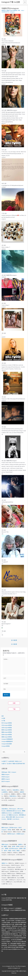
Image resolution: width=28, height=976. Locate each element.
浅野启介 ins (4, 863)
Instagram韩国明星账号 (7, 741)
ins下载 (3, 720)
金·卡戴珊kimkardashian (12, 815)
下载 (14, 709)
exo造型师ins (5, 792)
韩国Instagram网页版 (7, 732)
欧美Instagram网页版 (12, 10)
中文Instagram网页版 (7, 725)
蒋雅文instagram (5, 774)
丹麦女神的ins (16, 790)
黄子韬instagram (13, 827)
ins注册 (3, 718)
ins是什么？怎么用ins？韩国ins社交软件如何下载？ (13, 763)
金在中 (5, 850)
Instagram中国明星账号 (7, 739)
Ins (3, 966)
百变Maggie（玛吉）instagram (9, 772)
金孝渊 (17, 846)
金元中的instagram (13, 848)
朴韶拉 (9, 850)
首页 (3, 716)
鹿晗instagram (5, 827)
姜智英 (6, 848)
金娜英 (5, 846)
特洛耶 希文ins (12, 796)
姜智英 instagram (6, 779)
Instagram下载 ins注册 (10, 2)
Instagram (12, 12)
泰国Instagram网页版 (7, 736)
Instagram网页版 (6, 746)
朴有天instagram (5, 776)
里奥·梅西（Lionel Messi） (13, 819)
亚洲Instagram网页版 (7, 734)
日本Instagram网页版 (7, 727)
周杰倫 (9, 829)
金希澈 (20, 848)
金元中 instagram (6, 781)
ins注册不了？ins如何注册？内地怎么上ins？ (12, 761)
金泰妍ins (20, 844)
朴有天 (13, 850)
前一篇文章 (14, 640)
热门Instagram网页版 (7, 723)
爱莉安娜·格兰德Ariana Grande (13, 810)
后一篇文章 (14, 644)
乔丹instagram (12, 808)
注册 (14, 703)
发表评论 (4, 10)
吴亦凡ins (4, 790)
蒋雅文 (18, 850)
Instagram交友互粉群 (7, 743)
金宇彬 (13, 846)
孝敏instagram (5, 844)
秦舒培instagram (11, 833)
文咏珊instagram (20, 833)
